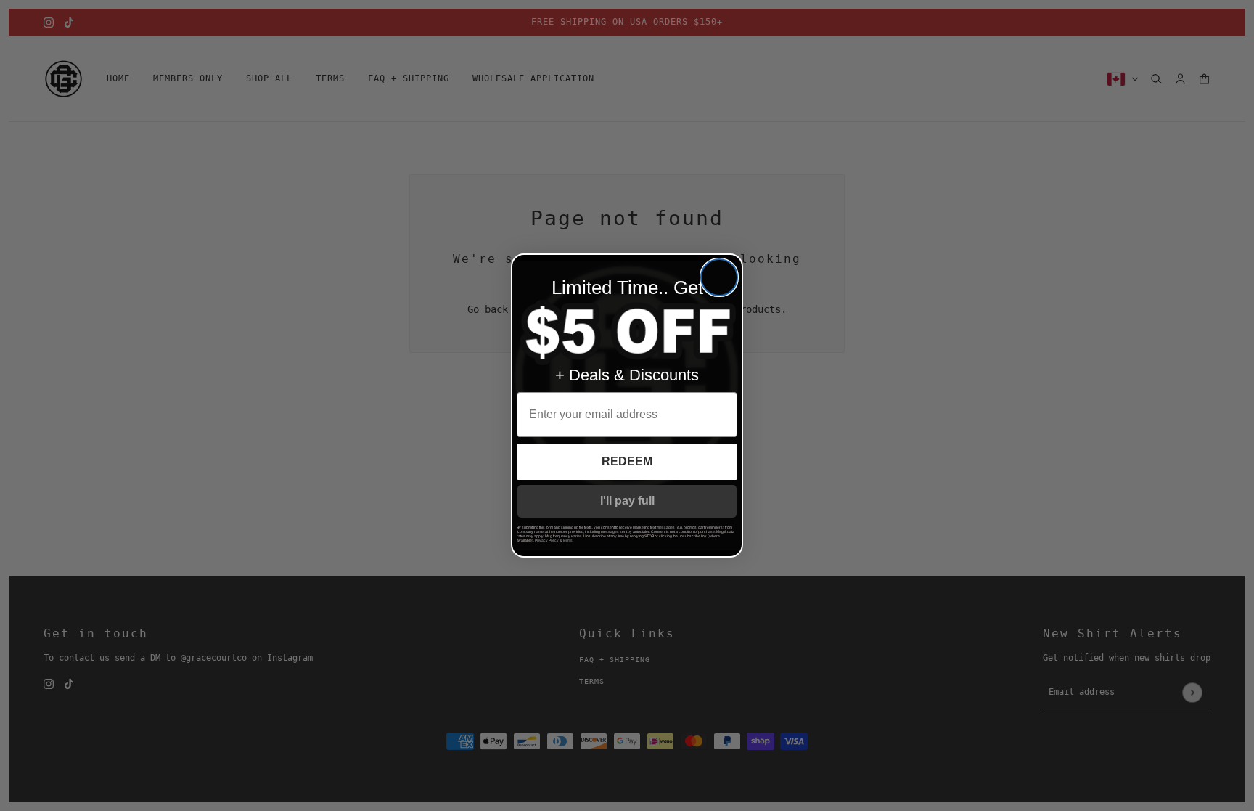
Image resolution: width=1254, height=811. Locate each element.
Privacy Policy (547, 540)
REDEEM (627, 461)
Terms (567, 540)
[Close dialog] (719, 277)
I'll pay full (627, 500)
